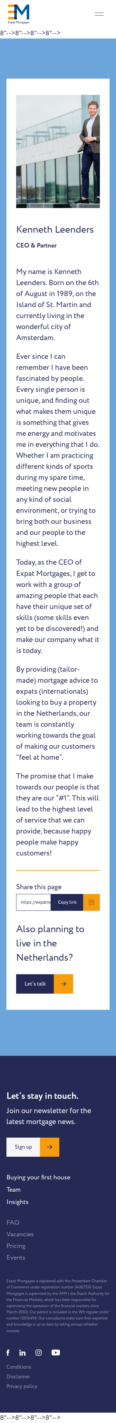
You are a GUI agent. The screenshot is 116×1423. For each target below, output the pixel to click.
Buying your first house (38, 1177)
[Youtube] (56, 1353)
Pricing (15, 1246)
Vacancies (20, 1234)
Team (13, 1189)
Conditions (18, 1367)
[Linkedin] (22, 1353)
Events (15, 1257)
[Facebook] (8, 1353)
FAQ (12, 1222)
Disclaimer (18, 1376)
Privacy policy (21, 1386)
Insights (17, 1202)
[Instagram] (38, 1353)
